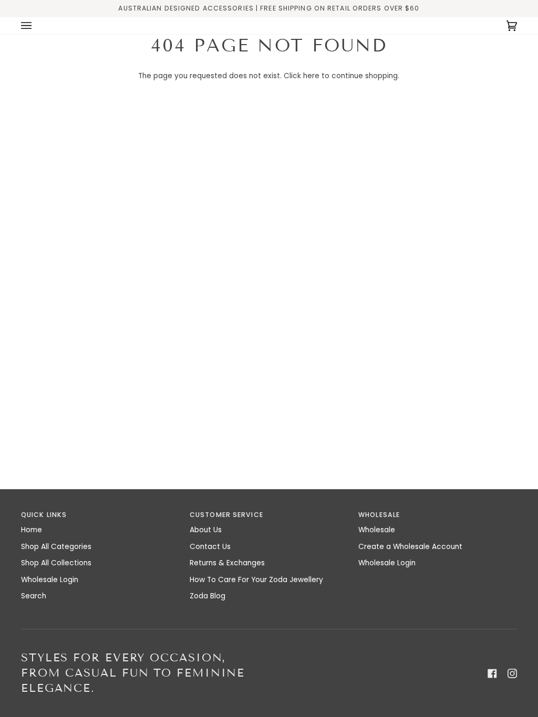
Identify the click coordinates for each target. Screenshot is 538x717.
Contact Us (210, 547)
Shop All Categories (56, 547)
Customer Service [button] (226, 514)
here (311, 76)
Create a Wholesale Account (410, 547)
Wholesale (376, 530)
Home (31, 530)
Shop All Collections (56, 563)
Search (33, 596)
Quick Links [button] (44, 514)
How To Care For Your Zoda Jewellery (256, 580)
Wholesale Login (49, 580)
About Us (206, 530)
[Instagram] (512, 673)
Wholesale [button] (379, 514)
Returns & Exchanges (227, 563)
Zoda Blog (207, 596)
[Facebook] (492, 673)
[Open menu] (37, 25)
